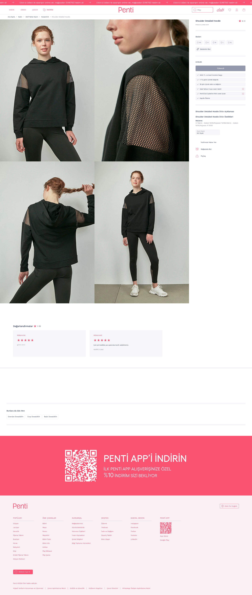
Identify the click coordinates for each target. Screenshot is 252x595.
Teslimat (104, 527)
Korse (15, 543)
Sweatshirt (45, 17)
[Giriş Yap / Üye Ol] (236, 10)
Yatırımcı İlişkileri (78, 531)
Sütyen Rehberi (19, 559)
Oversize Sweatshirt (15, 417)
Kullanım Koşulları (96, 588)
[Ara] (194, 9)
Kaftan (45, 547)
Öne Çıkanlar (49, 518)
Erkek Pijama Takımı (20, 555)
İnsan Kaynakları (78, 535)
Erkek (23, 10)
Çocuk (35, 10)
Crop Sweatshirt (33, 417)
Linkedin (134, 539)
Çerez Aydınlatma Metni (57, 588)
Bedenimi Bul (205, 49)
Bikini (45, 523)
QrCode (165, 528)
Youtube (134, 535)
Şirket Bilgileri (77, 539)
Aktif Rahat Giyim (32, 17)
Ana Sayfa (11, 17)
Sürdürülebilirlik (78, 527)
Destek (104, 518)
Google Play (164, 540)
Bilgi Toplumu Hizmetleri (81, 543)
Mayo (44, 527)
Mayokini (46, 535)
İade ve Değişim (107, 531)
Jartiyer (16, 527)
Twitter (133, 531)
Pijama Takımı (18, 535)
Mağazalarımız (77, 523)
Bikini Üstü (47, 539)
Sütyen (15, 523)
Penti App (164, 518)
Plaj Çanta (46, 555)
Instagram (134, 523)
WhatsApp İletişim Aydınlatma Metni (136, 588)
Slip (14, 551)
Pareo (45, 531)
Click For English (231, 506)
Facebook (134, 527)
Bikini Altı (46, 543)
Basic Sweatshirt (50, 417)
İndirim (50, 10)
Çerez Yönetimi (112, 588)
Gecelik (16, 531)
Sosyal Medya (137, 518)
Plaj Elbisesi (47, 551)
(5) (243, 21)
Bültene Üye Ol (24, 572)
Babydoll (16, 547)
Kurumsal (77, 518)
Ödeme (104, 523)
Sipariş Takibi (106, 535)
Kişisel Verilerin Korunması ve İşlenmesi (28, 588)
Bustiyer (16, 539)
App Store (164, 536)
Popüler (17, 518)
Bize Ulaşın (105, 539)
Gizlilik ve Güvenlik (77, 588)
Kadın (11, 10)
